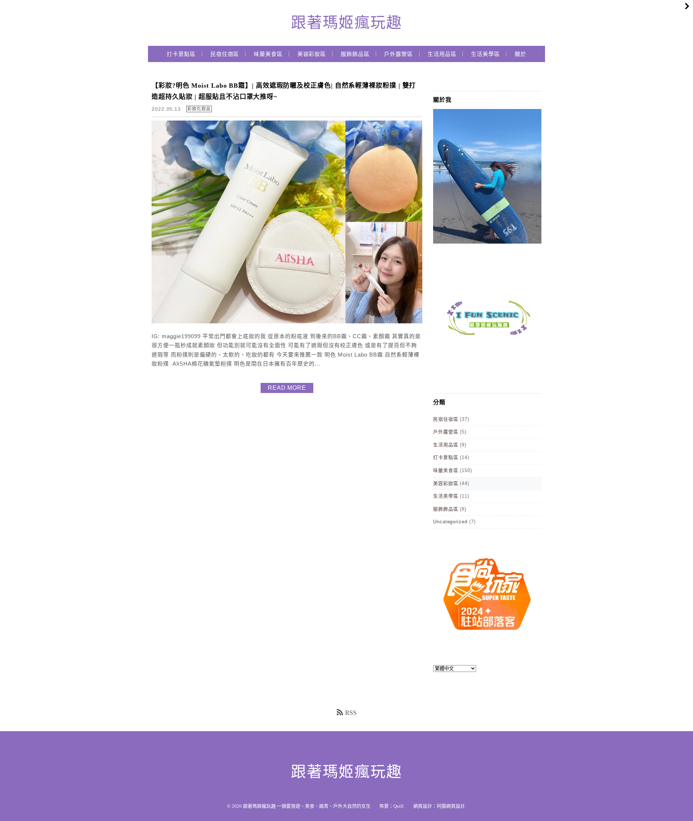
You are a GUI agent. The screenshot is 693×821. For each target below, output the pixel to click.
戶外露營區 (398, 54)
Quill (398, 806)
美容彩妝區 (311, 54)
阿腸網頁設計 (451, 806)
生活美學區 (485, 54)
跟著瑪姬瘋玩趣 (346, 22)
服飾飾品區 (355, 54)
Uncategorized (450, 521)
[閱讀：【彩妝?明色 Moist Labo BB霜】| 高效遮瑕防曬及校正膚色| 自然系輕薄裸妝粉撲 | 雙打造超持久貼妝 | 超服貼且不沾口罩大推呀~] (287, 321)
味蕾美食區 (268, 54)
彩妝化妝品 (199, 109)
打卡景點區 (181, 54)
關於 (520, 54)
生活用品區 (442, 54)
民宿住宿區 (224, 54)
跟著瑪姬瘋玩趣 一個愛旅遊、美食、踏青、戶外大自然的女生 (307, 806)
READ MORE (287, 388)
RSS (351, 712)
